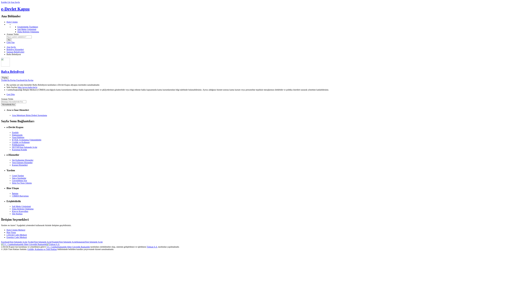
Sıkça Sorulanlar (19, 178)
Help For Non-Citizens (22, 183)
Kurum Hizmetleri (20, 165)
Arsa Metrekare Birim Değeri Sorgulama (29, 115)
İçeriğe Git (5, 2)
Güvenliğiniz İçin (19, 180)
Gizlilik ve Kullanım (21, 142)
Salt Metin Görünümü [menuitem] (26, 29)
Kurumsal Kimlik (19, 149)
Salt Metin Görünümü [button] (21, 206)
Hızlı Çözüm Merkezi (16, 230)
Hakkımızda (17, 135)
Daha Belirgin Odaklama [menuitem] (28, 32)
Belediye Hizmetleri (15, 49)
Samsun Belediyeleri (15, 52)
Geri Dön (11, 94)
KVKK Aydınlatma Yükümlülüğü (26, 140)
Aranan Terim (13, 34)
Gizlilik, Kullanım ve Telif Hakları (42, 249)
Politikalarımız (18, 145)
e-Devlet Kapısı (15, 8)
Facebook (14, 242)
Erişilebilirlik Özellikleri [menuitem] (27, 27)
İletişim (15, 193)
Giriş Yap (11, 42)
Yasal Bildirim (18, 137)
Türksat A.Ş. (152, 247)
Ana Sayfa (15, 2)
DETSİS (24, 147)
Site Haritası (17, 214)
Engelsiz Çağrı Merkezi (17, 237)
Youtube (64, 242)
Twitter (39, 242)
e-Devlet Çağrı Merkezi (17, 235)
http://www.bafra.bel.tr (27, 87)
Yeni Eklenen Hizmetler (22, 162)
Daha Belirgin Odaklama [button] (23, 209)
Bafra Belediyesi (12, 71)
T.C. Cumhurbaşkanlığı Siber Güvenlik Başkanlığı (68, 247)
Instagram (90, 242)
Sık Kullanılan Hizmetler (22, 160)
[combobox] (19, 37)
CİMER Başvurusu (20, 196)
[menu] (264, 28)
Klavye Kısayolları (20, 211)
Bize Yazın (11, 232)
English (15, 132)
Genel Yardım (18, 175)
